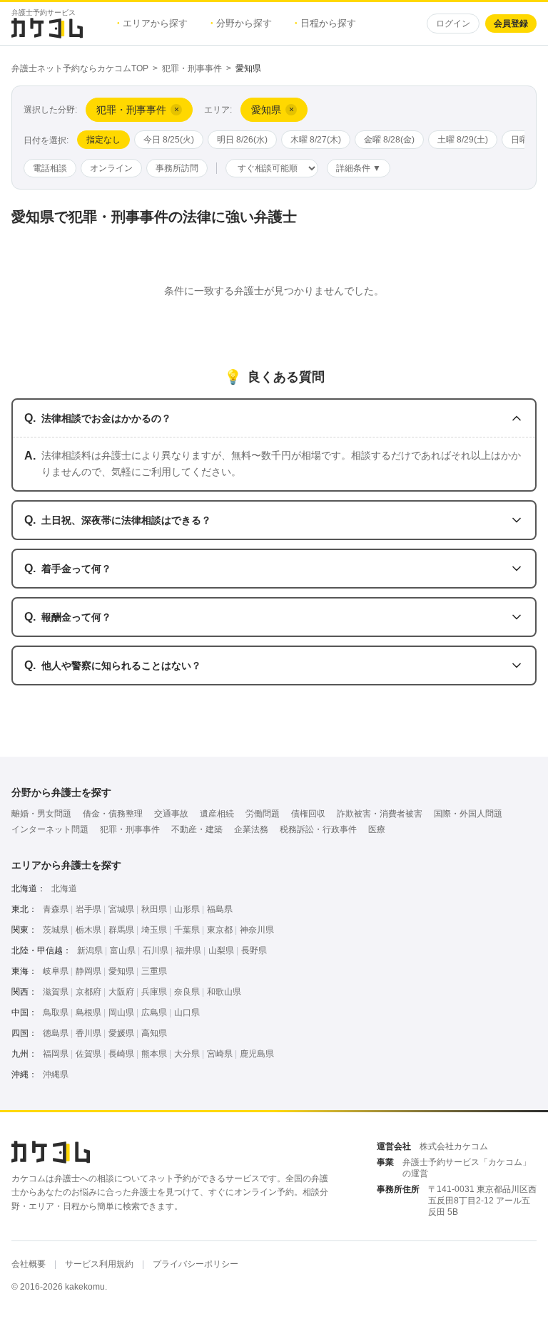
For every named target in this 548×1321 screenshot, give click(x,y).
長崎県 (121, 1054)
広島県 (154, 1012)
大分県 (187, 1054)
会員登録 (511, 24)
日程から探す (325, 23)
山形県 (187, 909)
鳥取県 (55, 1012)
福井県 (188, 950)
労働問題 (262, 814)
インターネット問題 (49, 829)
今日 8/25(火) (168, 140)
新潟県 (90, 950)
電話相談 (50, 168)
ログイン (453, 24)
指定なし (103, 140)
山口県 (187, 1012)
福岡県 (55, 1054)
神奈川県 (257, 930)
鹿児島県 (257, 1054)
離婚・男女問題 (41, 814)
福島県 (220, 909)
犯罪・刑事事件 (192, 68)
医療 (376, 829)
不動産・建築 (197, 829)
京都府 (88, 992)
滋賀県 (55, 992)
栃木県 (88, 930)
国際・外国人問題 (468, 814)
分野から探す (241, 23)
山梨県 (221, 950)
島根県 (88, 1012)
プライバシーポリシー (195, 1264)
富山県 (123, 950)
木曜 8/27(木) (315, 140)
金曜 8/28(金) (389, 140)
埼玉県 (154, 930)
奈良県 (187, 992)
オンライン (111, 168)
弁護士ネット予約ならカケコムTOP (79, 68)
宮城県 (121, 909)
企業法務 (251, 829)
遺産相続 (217, 814)
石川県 (155, 950)
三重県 (154, 971)
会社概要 (28, 1264)
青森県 (55, 909)
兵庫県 (154, 992)
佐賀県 (88, 1054)
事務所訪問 (177, 168)
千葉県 (187, 930)
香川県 (88, 1033)
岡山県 (121, 1012)
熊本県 (154, 1054)
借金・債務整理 (113, 814)
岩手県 (88, 909)
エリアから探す (152, 23)
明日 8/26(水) (242, 140)
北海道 (64, 888)
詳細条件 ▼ (358, 168)
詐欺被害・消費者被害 (379, 814)
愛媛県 (121, 1033)
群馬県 (121, 930)
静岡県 (88, 971)
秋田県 (154, 909)
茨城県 (55, 930)
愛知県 (121, 971)
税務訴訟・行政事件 (318, 829)
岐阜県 (55, 971)
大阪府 (121, 992)
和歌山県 (224, 992)
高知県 (154, 1033)
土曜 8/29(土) (462, 140)
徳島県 (55, 1033)
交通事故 (171, 814)
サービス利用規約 (99, 1264)
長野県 (254, 950)
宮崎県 (220, 1054)
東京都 (220, 930)
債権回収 (308, 814)
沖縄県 (55, 1074)
